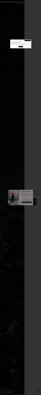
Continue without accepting (27, 40)
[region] (20, 44)
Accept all (21, 46)
